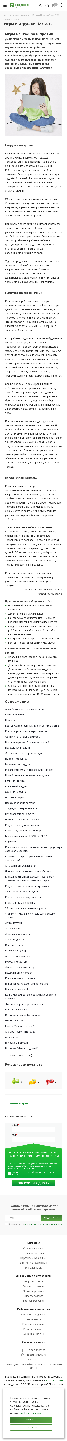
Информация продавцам (33, 1309)
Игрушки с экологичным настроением (27, 886)
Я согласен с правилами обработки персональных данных (33, 1173)
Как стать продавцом (33, 1314)
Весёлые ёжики (14, 945)
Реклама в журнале (33, 1324)
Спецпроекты (33, 1319)
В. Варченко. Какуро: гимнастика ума (26, 983)
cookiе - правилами (31, 1413)
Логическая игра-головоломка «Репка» (28, 871)
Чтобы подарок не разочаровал (24, 1004)
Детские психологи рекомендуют (24, 753)
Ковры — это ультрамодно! (21, 978)
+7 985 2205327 (36, 1350)
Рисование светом (16, 961)
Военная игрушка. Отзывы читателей (27, 742)
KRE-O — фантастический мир (23, 830)
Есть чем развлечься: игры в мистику (27, 731)
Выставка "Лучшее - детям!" (21, 1048)
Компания (33, 1242)
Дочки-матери (13, 923)
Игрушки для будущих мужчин (22, 825)
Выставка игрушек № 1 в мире (22, 1015)
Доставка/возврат (33, 1300)
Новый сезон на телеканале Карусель (27, 775)
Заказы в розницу (33, 1291)
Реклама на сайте (33, 1329)
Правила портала (33, 1253)
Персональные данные (33, 1258)
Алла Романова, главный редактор (25, 709)
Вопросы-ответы (34, 1281)
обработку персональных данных (43, 1224)
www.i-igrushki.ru (55, 1380)
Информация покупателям (33, 1275)
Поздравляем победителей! (21, 814)
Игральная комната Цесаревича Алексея (29, 769)
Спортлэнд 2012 (14, 939)
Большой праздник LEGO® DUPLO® (26, 836)
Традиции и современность (21, 808)
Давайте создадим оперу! (20, 967)
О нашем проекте (33, 1248)
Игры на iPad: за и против (20, 902)
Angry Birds (11, 841)
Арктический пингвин (17, 956)
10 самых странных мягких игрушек (25, 908)
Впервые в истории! (16, 1042)
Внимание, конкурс (16, 1009)
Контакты (33, 1359)
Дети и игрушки (14, 928)
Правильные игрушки (17, 747)
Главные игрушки (15, 780)
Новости (10, 720)
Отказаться (31, 1427)
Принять (31, 1419)
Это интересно (14, 1020)
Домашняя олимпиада (18, 934)
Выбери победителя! (17, 758)
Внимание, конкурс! (16, 989)
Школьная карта (15, 797)
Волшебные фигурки (17, 950)
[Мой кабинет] (47, 5)
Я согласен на (35, 1224)
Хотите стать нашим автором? (23, 736)
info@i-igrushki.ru (36, 1354)
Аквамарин (11, 1037)
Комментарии (19, 1103)
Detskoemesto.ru (15, 714)
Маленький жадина (16, 786)
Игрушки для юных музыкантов (23, 897)
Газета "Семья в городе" (19, 1026)
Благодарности (33, 1267)
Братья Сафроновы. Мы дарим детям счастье (32, 725)
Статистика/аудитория (33, 1262)
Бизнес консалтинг (33, 1333)
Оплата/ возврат (33, 1295)
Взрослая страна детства (20, 803)
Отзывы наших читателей (20, 1031)
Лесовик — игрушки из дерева (22, 819)
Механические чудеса (18, 764)
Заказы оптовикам (33, 1286)
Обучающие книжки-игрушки (22, 891)
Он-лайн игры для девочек (20, 865)
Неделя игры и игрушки (18, 972)
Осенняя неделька (16, 791)
